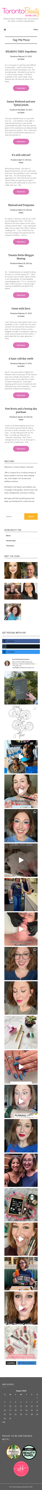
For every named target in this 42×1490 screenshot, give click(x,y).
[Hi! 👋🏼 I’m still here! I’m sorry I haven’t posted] (21, 1135)
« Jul (3, 1422)
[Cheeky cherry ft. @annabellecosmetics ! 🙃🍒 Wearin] (21, 998)
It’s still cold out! (21, 155)
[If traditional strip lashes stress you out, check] (21, 791)
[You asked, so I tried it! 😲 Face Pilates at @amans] (21, 929)
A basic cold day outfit (21, 358)
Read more (21, 88)
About (8, 536)
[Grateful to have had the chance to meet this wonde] (21, 894)
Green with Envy (21, 308)
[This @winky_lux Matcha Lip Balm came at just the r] (21, 1101)
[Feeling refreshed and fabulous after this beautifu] (21, 1067)
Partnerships (11, 541)
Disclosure (10, 546)
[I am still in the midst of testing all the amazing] (21, 1342)
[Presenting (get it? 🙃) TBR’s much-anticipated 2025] (21, 1204)
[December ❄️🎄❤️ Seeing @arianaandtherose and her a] (21, 1170)
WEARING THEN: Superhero (21, 51)
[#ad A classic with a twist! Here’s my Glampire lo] (21, 1308)
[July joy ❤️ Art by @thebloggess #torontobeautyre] (21, 722)
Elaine (22, 59)
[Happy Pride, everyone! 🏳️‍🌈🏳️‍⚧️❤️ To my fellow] (21, 825)
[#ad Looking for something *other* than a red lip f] (21, 1239)
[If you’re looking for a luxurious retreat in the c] (21, 860)
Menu (35, 29)
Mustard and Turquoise (21, 205)
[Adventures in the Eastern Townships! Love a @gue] (21, 688)
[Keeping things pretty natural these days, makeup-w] (21, 963)
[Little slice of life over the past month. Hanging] (21, 1273)
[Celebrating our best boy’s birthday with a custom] (21, 757)
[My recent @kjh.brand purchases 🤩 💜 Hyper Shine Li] (21, 1032)
